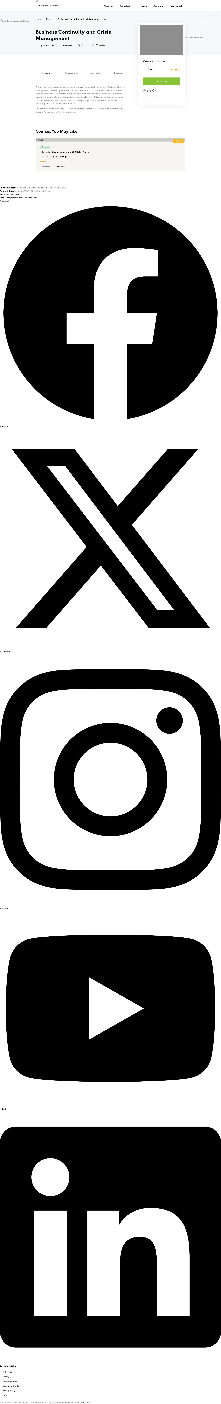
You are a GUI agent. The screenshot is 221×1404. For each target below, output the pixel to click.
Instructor (95, 73)
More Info (162, 81)
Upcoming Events (11, 1386)
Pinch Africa (86, 1402)
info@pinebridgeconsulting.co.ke (22, 197)
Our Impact (176, 6)
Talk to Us (7, 1372)
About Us (108, 6)
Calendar (159, 6)
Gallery (6, 1376)
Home (39, 19)
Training (143, 6)
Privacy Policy (9, 1390)
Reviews (118, 73)
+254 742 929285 (12, 194)
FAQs (5, 1395)
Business (67, 45)
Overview (47, 73)
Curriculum (71, 73)
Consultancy (126, 6)
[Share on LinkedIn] (160, 97)
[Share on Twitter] (152, 97)
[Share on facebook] (145, 97)
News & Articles (10, 1381)
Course (50, 19)
